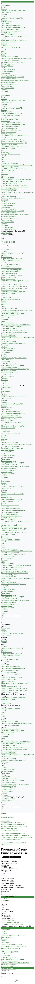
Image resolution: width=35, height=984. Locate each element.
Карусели (4, 200)
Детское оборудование (10, 60)
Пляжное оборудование (10, 115)
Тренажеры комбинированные (13, 27)
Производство (6, 220)
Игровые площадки (8, 75)
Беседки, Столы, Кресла (10, 47)
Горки (3, 176)
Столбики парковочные (10, 119)
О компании (5, 95)
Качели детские (7, 66)
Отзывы (4, 9)
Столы (3, 49)
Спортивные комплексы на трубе (14, 143)
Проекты (4, 224)
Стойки (3, 117)
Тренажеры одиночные (10, 29)
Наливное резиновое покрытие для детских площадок (15, 81)
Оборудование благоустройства (14, 40)
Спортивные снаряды (9, 145)
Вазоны (4, 20)
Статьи (3, 7)
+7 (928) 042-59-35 (8, 799)
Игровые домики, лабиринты (12, 181)
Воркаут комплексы (8, 33)
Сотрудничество (7, 222)
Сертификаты (6, 13)
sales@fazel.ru (6, 233)
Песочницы (5, 194)
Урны (3, 55)
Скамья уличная (7, 71)
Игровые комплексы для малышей (15, 185)
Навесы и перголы (8, 42)
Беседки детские (7, 64)
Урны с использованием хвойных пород (16, 58)
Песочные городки (8, 196)
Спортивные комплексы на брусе (14, 141)
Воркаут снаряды (8, 35)
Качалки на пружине (9, 189)
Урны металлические (9, 57)
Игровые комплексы (9, 183)
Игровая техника (7, 178)
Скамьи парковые (8, 69)
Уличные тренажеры (9, 79)
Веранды (4, 174)
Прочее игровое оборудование (13, 198)
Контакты (4, 225)
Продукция (5, 207)
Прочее (4, 16)
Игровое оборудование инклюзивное (16, 180)
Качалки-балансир (8, 191)
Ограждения (6, 46)
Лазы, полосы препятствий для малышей (17, 192)
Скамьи (4, 68)
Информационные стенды (11, 113)
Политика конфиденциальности (14, 11)
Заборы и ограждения (9, 84)
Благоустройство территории (12, 77)
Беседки (4, 53)
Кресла (3, 51)
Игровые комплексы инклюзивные (14, 187)
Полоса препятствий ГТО (11, 139)
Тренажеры (5, 24)
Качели (4, 44)
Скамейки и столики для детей (13, 62)
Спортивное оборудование (11, 31)
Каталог (4, 104)
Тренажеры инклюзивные (11, 25)
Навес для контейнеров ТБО (12, 18)
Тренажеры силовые (9, 128)
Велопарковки (6, 22)
